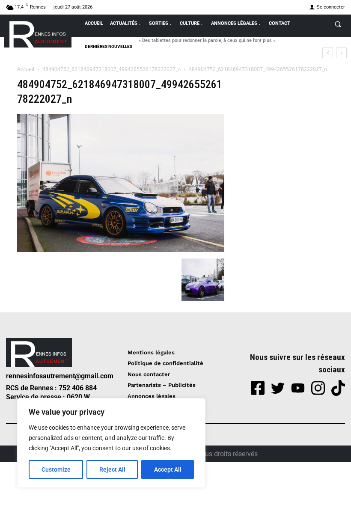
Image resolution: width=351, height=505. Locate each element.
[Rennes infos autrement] (37, 33)
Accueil (25, 69)
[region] (111, 443)
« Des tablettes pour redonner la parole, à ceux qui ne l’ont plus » (207, 40)
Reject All (112, 469)
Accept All (167, 469)
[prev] (327, 53)
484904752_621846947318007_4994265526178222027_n (111, 69)
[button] (338, 24)
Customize (56, 469)
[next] (341, 53)
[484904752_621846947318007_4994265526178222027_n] (120, 250)
